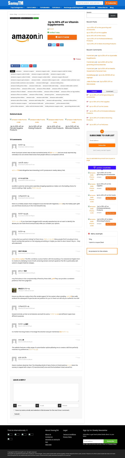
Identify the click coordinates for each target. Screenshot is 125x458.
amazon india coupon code (50, 80)
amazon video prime (69, 100)
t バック (69, 365)
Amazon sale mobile (56, 97)
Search (89, 12)
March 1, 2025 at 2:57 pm (25, 326)
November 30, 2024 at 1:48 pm (26, 253)
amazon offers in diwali (18, 91)
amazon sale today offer (37, 100)
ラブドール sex (54, 314)
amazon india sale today (50, 86)
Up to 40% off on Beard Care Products (55, 127)
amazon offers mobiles (35, 91)
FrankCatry (91, 56)
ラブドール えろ (36, 188)
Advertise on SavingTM (52, 439)
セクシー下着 (16, 170)
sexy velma (22, 251)
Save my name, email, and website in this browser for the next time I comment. (42, 410)
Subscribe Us (103, 7)
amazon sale (30, 97)
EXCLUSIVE (91, 7)
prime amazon (50, 103)
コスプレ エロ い (23, 163)
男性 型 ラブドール (24, 289)
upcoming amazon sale (72, 106)
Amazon (36, 18)
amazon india (35, 80)
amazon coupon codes (58, 74)
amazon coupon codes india (41, 77)
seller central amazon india (34, 106)
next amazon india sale (36, 103)
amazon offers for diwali (60, 88)
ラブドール (21, 145)
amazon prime (49, 94)
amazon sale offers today (19, 100)
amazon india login (42, 83)
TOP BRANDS (45, 7)
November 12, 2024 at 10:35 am (26, 180)
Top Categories (17, 7)
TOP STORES (31, 7)
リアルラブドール (23, 196)
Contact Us (49, 437)
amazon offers (15, 88)
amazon (19, 71)
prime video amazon (17, 106)
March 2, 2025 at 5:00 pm (25, 342)
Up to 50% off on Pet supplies (97, 33)
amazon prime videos (17, 97)
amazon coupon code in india (20, 74)
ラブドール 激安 (23, 324)
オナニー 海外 (22, 271)
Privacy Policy (67, 437)
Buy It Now (63, 37)
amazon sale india (42, 97)
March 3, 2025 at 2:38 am (25, 359)
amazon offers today (36, 94)
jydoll (53, 279)
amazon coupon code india (40, 74)
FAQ (46, 442)
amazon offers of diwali (51, 91)
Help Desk (48, 445)
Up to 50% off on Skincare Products (72, 127)
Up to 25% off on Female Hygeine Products (17, 128)
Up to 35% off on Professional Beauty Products (103, 208)
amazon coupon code (43, 71)
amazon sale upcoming (54, 100)
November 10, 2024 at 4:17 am (26, 164)
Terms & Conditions (69, 434)
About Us (48, 434)
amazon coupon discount (60, 77)
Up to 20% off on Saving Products (35, 127)
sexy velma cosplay (18, 259)
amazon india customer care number (22, 83)
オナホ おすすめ (23, 178)
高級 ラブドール (63, 332)
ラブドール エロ (16, 221)
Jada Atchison (92, 81)
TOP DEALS (56, 7)
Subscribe (112, 3)
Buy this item (111, 178)
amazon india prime (57, 83)
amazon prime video (62, 94)
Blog (112, 7)
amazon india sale (35, 86)
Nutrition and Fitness (27, 18)
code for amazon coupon (19, 103)
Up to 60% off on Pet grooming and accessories (106, 173)
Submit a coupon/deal (96, 242)
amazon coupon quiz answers (20, 80)
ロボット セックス (49, 239)
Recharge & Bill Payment (73, 7)
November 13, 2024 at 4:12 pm (26, 198)
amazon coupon (29, 71)
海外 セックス (54, 153)
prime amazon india (63, 103)
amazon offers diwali (43, 88)
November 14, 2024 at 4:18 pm (26, 216)
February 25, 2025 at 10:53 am (26, 308)
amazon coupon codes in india (20, 77)
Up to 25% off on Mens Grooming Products (101, 44)
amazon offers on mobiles (19, 94)
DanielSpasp (91, 75)
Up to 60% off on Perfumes (98, 124)
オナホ (61, 204)
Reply (78, 145)
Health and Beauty (15, 18)
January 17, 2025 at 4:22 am (26, 290)
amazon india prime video (19, 86)
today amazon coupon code (54, 106)
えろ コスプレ (22, 357)
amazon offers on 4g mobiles (70, 91)
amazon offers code (28, 88)
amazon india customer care (70, 80)
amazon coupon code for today (62, 71)
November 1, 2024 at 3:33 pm (26, 147)
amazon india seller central (69, 86)
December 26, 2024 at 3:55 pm (26, 273)
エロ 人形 (69, 296)
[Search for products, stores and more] (101, 3)
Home (11, 14)
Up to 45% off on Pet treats (96, 36)
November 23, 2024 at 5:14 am (26, 233)
